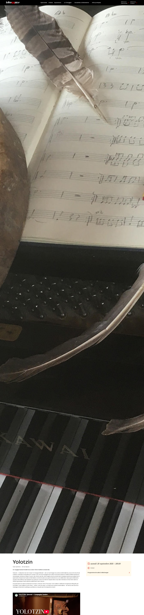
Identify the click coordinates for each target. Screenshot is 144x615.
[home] (13, 2)
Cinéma (51, 2)
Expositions (57, 2)
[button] (68, 2)
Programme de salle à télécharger (98, 572)
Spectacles (44, 2)
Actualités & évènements (82, 2)
